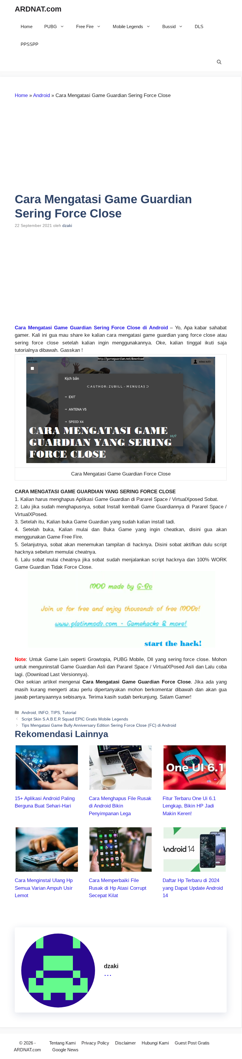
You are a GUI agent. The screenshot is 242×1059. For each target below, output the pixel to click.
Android (41, 95)
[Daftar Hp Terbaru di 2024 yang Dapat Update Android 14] (194, 868)
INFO (43, 712)
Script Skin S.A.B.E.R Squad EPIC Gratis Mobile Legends (75, 719)
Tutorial (69, 712)
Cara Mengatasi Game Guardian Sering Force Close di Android (91, 328)
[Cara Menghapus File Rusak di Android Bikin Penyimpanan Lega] (120, 786)
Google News (65, 1049)
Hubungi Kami (155, 1042)
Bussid (169, 26)
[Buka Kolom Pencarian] (219, 62)
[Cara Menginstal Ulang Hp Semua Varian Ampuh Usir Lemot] (47, 868)
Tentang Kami (62, 1042)
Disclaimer (125, 1042)
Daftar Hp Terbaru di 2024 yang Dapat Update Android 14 (193, 888)
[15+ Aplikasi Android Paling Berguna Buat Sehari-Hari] (47, 786)
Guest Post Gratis (192, 1042)
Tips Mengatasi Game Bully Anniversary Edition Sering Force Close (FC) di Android (99, 725)
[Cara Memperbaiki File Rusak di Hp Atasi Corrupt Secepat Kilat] (120, 868)
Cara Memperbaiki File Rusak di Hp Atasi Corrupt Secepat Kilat (117, 888)
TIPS (55, 712)
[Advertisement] (64, 148)
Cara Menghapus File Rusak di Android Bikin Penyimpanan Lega (120, 806)
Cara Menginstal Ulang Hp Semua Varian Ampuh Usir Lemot (44, 888)
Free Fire (85, 26)
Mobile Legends (128, 26)
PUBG (50, 26)
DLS (199, 26)
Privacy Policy (95, 1042)
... (108, 973)
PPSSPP (29, 44)
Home (26, 26)
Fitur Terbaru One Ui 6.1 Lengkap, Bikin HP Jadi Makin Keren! (189, 806)
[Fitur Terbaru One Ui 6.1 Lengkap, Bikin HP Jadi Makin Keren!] (194, 786)
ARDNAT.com (38, 9)
